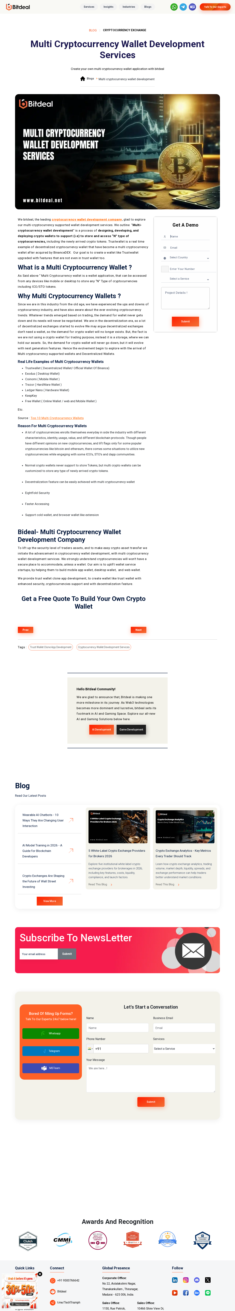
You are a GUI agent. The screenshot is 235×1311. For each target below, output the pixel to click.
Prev (25, 630)
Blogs (147, 6)
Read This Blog (97, 884)
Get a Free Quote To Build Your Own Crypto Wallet (83, 602)
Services (89, 6)
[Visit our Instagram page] (186, 1279)
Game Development (131, 729)
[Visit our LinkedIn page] (175, 1279)
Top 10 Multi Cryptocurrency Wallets (57, 418)
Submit (185, 321)
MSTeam (54, 1068)
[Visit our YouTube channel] (175, 1292)
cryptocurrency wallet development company (87, 219)
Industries (129, 6)
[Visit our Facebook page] (186, 1292)
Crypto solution (24, 1309)
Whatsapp (55, 1033)
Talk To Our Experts (215, 7)
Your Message (95, 1060)
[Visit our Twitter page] (208, 1279)
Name (90, 1018)
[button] (164, 269)
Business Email (163, 1018)
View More (49, 901)
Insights (108, 6)
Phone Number (95, 1039)
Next (138, 630)
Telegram (54, 1051)
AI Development (101, 729)
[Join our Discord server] (197, 1279)
